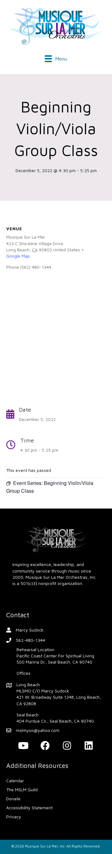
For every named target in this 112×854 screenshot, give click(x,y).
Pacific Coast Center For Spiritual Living (55, 655)
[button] (23, 745)
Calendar (15, 780)
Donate (13, 798)
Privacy (13, 816)
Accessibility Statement (29, 807)
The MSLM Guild (22, 789)
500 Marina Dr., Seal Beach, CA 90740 (54, 661)
